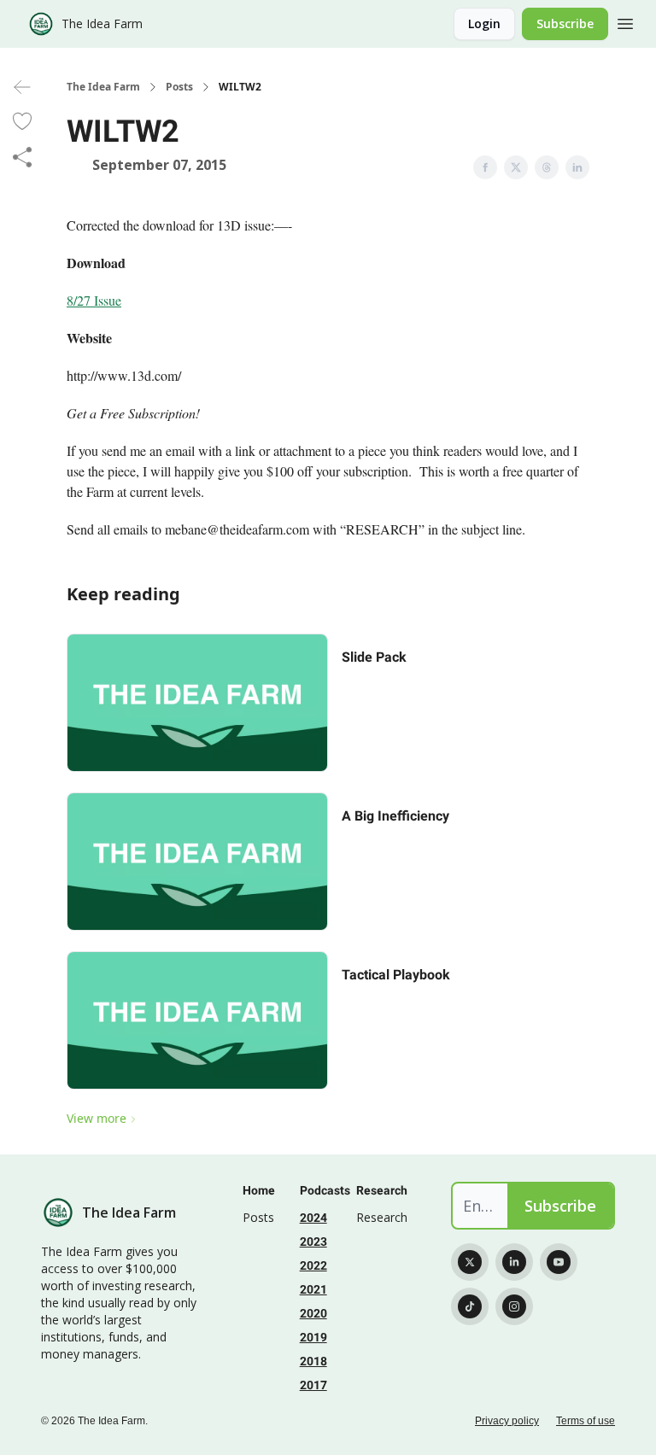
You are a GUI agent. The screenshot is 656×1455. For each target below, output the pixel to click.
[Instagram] (514, 1306)
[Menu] (625, 21)
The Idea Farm (103, 87)
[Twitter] (470, 1262)
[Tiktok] (470, 1306)
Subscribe (565, 23)
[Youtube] (558, 1262)
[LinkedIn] (514, 1262)
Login (484, 23)
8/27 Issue (94, 300)
